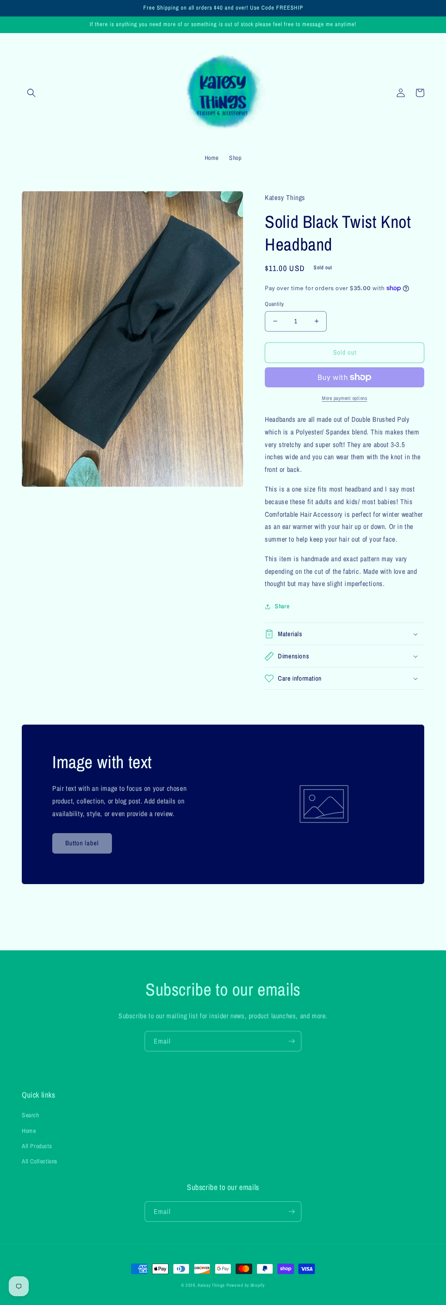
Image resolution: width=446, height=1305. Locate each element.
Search (30, 1115)
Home (29, 1131)
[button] (31, 92)
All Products (37, 1146)
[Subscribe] (291, 1041)
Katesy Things (211, 1285)
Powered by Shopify (245, 1285)
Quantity (274, 304)
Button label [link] (82, 842)
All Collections (39, 1161)
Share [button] (282, 606)
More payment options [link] (344, 398)
